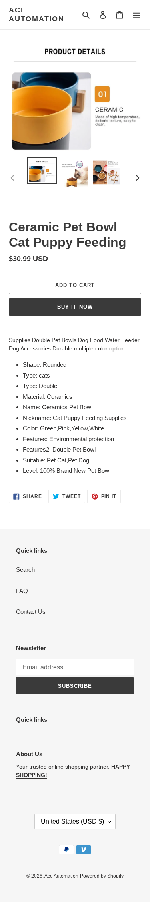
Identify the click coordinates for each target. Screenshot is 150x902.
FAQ (22, 590)
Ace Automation (36, 14)
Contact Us (31, 611)
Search (25, 569)
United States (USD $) (72, 821)
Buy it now (74, 307)
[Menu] (136, 14)
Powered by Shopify (102, 876)
